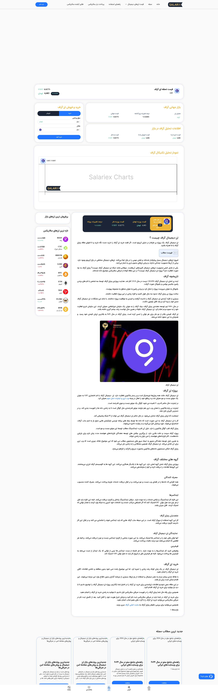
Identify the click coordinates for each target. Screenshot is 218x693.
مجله (150, 4)
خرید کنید (59, 137)
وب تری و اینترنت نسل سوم (118, 398)
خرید (69, 113)
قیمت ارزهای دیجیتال (135, 4)
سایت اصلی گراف (132, 605)
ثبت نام (41, 4)
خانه (158, 4)
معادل (78, 126)
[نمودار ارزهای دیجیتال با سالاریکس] (48, 189)
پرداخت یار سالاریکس (96, 4)
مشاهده (164, 683)
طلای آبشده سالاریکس (75, 4)
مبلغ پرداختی (76, 118)
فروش (48, 113)
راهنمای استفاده (115, 4)
